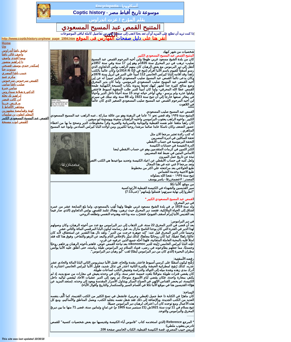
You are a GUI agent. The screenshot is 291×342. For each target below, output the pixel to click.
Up (4, 46)
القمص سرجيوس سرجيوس (20, 80)
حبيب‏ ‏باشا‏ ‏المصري (14, 73)
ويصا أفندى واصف (14, 58)
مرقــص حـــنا (11, 103)
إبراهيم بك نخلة (11, 95)
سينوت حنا (9, 69)
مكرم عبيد (8, 76)
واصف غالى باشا (12, 54)
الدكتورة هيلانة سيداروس (18, 92)
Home (6, 43)
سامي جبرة (9, 88)
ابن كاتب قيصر (11, 99)
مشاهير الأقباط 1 (13, 107)
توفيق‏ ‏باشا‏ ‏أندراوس (14, 50)
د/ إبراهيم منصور (12, 61)
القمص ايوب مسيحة (15, 122)
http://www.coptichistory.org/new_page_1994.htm (38, 38)
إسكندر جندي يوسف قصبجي (20, 65)
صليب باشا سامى (13, 84)
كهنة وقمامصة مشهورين (18, 110)
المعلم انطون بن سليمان (17, 114)
